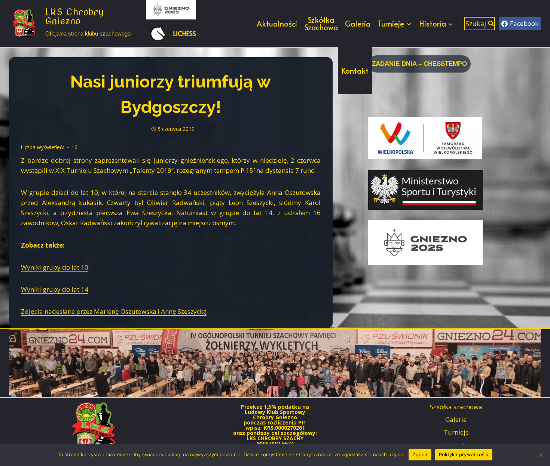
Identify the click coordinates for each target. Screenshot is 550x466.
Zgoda (419, 454)
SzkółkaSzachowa (321, 24)
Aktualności (277, 23)
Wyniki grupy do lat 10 (54, 267)
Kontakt (355, 70)
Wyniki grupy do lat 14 (54, 289)
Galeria (357, 23)
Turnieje (456, 432)
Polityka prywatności (464, 454)
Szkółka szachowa (456, 406)
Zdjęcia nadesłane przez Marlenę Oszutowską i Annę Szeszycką (114, 311)
